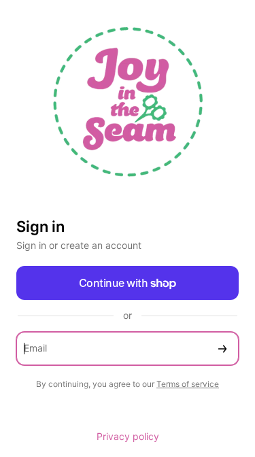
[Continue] (222, 348)
